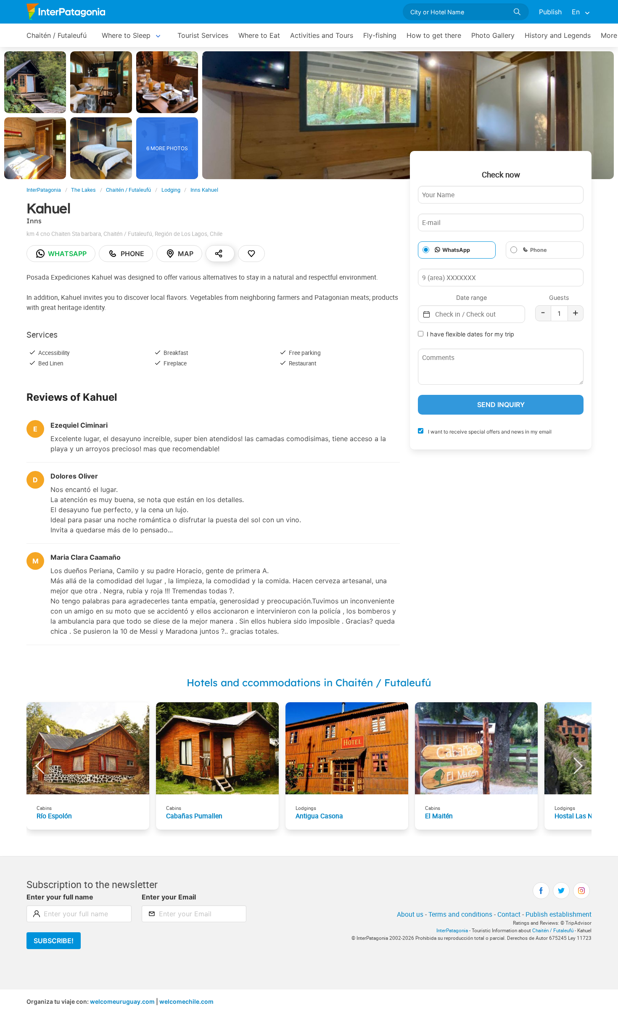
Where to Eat (259, 35)
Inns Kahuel (204, 189)
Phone (132, 253)
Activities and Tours (321, 35)
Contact (508, 914)
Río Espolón (54, 815)
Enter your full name (59, 897)
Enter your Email (169, 897)
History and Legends (558, 35)
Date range (471, 297)
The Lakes (83, 189)
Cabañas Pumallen (194, 815)
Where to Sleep (126, 35)
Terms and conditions (460, 914)
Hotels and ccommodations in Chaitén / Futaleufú (309, 682)
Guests (559, 297)
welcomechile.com (186, 1001)
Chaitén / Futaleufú (56, 35)
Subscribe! (54, 940)
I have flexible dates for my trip (470, 334)
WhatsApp (456, 250)
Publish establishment (559, 914)
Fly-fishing (379, 35)
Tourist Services (202, 35)
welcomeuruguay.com (122, 1001)
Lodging (170, 189)
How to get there (434, 35)
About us (410, 914)
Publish (550, 12)
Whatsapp (67, 253)
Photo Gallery (493, 35)
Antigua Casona (319, 815)
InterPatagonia (43, 189)
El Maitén (439, 815)
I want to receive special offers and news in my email (489, 431)
